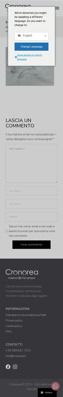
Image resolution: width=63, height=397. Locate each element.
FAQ (8, 331)
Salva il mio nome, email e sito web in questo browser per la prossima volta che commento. (32, 231)
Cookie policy (14, 326)
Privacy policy (14, 320)
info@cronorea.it (16, 356)
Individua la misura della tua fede (26, 315)
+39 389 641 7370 (18, 350)
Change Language (31, 46)
